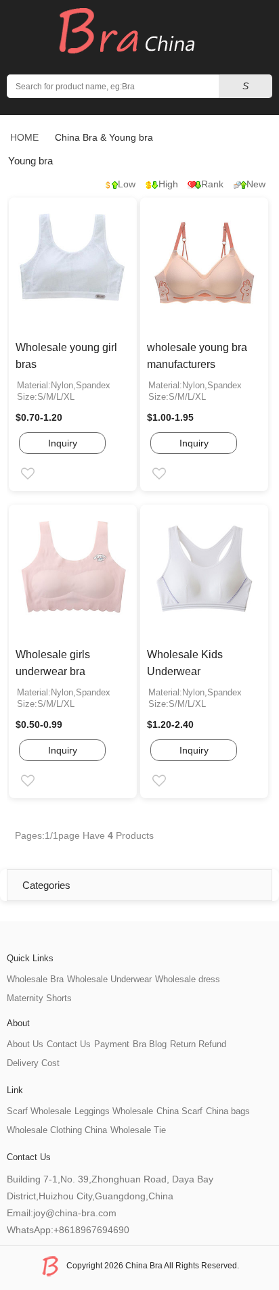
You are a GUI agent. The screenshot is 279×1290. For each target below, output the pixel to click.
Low (126, 184)
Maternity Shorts (39, 998)
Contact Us (69, 1044)
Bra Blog (150, 1044)
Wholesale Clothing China (57, 1130)
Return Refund (198, 1044)
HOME (24, 137)
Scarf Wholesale (39, 1111)
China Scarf (179, 1111)
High (168, 184)
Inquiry (62, 443)
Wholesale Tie (138, 1130)
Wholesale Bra (35, 979)
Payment (111, 1044)
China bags (228, 1111)
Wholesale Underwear (109, 979)
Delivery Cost (33, 1063)
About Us (25, 1044)
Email (40, 474)
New (255, 184)
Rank (212, 184)
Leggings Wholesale (113, 1111)
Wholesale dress (187, 979)
